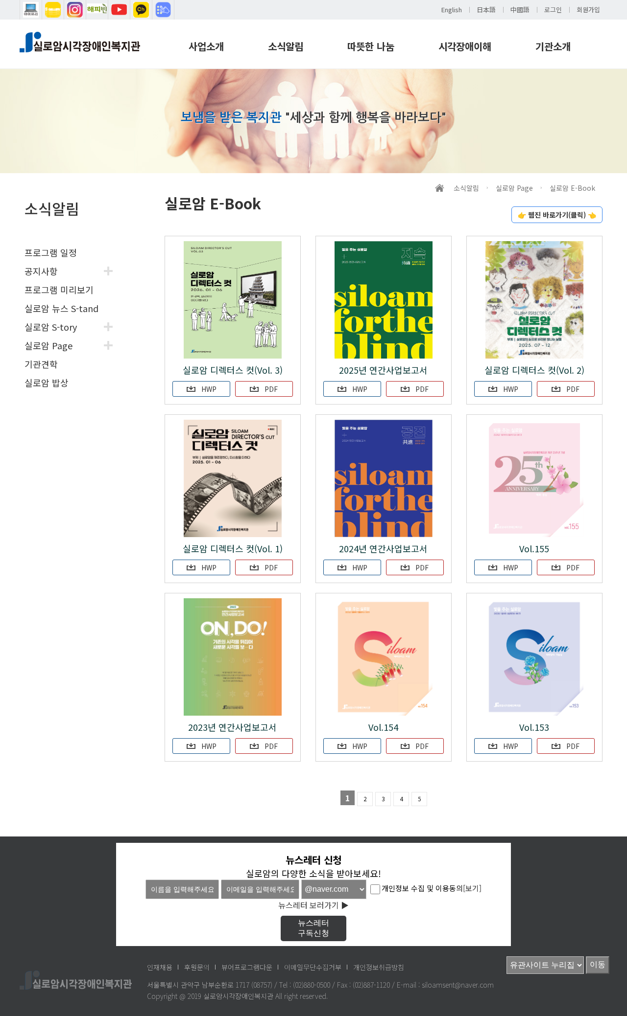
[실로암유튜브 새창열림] (119, 10)
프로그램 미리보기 (59, 289)
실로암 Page (48, 345)
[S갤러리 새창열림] (53, 10)
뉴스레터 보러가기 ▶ (313, 905)
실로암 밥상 (46, 382)
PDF (270, 389)
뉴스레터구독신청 (313, 928)
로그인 (553, 9)
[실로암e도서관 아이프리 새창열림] (31, 10)
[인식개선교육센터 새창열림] (163, 10)
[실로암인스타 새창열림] (75, 10)
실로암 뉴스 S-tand (61, 308)
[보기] (472, 888)
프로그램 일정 (50, 252)
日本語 (486, 9)
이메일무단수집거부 (312, 967)
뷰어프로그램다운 (246, 967)
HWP (208, 389)
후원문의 (197, 967)
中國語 (520, 9)
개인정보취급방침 (378, 967)
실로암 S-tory (50, 326)
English (451, 9)
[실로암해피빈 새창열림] (97, 10)
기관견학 (41, 364)
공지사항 (41, 271)
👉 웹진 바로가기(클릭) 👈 (557, 215)
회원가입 (588, 9)
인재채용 (159, 967)
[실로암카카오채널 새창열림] (141, 10)
